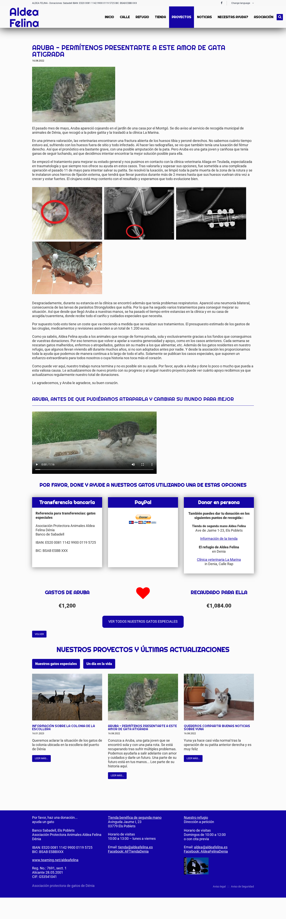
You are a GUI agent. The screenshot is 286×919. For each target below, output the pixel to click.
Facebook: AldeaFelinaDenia (206, 851)
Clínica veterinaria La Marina (219, 560)
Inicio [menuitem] (109, 17)
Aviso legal (219, 886)
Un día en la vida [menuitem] (99, 664)
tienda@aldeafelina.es (135, 847)
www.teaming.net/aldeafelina (55, 860)
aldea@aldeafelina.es (210, 847)
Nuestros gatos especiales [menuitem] (56, 664)
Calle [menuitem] (125, 17)
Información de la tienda (219, 538)
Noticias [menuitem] (204, 17)
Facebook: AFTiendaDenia (128, 851)
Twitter (243, 39)
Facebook (235, 39)
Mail (251, 39)
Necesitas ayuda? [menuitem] (233, 17)
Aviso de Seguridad (242, 886)
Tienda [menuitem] (160, 17)
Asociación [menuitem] (263, 17)
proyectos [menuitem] (181, 17)
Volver (39, 634)
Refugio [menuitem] (142, 17)
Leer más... (41, 758)
